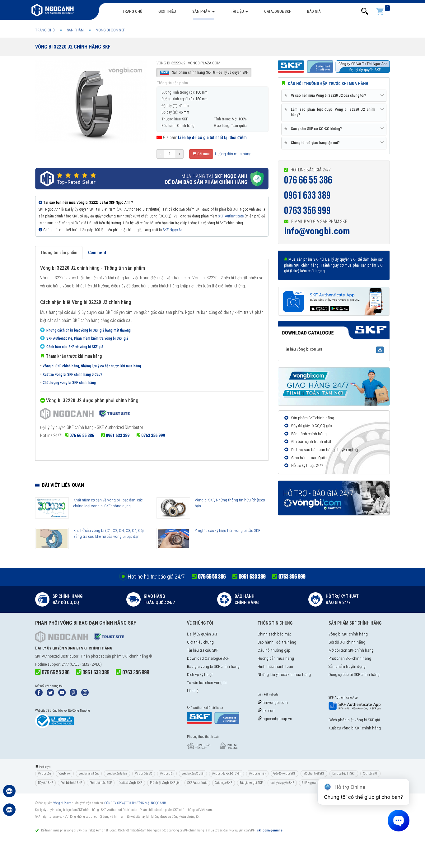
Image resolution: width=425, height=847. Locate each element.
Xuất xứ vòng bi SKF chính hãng (355, 728)
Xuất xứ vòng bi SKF (130, 782)
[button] (364, 11)
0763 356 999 (153, 435)
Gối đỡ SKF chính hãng (347, 642)
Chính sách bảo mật (274, 634)
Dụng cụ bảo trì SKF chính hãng (354, 674)
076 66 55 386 (81, 435)
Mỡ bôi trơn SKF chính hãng (351, 650)
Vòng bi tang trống (89, 773)
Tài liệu (238, 11)
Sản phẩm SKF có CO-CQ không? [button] (314, 128)
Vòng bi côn (64, 773)
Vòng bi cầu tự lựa (117, 773)
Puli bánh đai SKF (71, 782)
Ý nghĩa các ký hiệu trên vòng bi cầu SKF (227, 530)
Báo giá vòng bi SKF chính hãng (213, 666)
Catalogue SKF (277, 11)
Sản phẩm (202, 11)
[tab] (334, 96)
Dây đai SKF (45, 782)
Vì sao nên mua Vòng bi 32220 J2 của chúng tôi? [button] (326, 95)
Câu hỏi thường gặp (274, 650)
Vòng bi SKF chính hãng (348, 634)
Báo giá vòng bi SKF (251, 782)
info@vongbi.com (317, 231)
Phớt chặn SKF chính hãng (350, 658)
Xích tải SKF (370, 773)
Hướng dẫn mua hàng (232, 153)
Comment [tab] (97, 252)
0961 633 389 (117, 435)
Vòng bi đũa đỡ (143, 773)
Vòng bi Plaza (62, 803)
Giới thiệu (167, 11)
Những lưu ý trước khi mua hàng (284, 674)
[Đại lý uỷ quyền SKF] (85, 414)
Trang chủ (132, 11)
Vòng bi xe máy (257, 773)
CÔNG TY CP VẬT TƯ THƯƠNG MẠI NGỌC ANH (135, 803)
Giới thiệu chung (200, 642)
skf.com (269, 710)
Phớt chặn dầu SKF (101, 782)
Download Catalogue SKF (208, 658)
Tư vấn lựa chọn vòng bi (207, 682)
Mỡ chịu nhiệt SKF (314, 773)
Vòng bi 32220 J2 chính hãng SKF (72, 47)
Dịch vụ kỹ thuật (200, 674)
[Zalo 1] (9, 794)
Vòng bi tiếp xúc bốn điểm (226, 773)
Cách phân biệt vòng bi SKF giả (354, 720)
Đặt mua (203, 154)
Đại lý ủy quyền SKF (202, 634)
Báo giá (313, 11)
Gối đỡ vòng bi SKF (284, 773)
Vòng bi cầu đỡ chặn (193, 773)
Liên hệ (192, 690)
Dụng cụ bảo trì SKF (343, 773)
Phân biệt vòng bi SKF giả (165, 782)
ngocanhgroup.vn (277, 718)
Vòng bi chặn (167, 773)
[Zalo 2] (9, 812)
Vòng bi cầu (44, 773)
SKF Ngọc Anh (173, 230)
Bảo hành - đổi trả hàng (277, 642)
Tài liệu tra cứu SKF (202, 650)
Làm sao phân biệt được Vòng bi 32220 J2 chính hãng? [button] (330, 112)
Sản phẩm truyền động (347, 666)
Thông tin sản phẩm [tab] (58, 252)
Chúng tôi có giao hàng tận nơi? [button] (313, 142)
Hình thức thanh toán (275, 666)
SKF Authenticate (230, 216)
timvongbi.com (275, 702)
